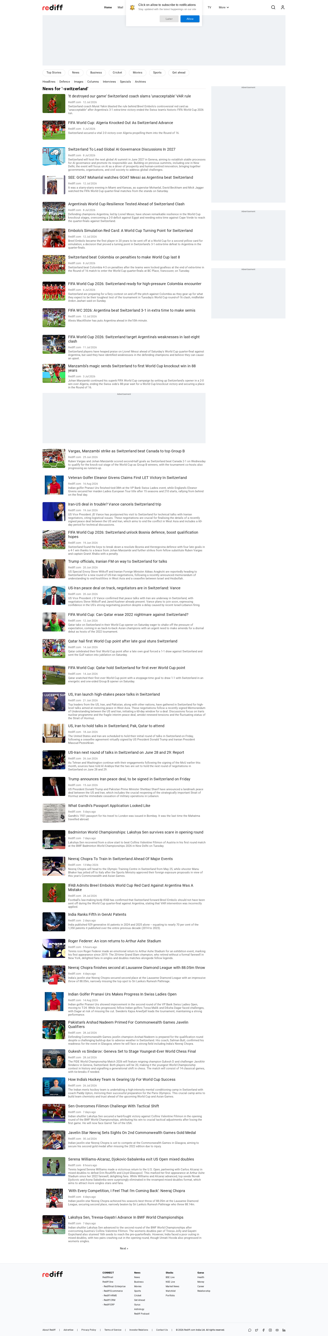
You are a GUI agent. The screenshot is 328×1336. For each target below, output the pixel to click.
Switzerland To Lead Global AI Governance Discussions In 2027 (121, 149)
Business (96, 72)
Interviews (109, 81)
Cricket (117, 72)
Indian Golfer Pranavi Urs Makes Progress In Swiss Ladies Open (122, 994)
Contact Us (162, 1330)
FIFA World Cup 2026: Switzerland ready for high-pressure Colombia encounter (135, 284)
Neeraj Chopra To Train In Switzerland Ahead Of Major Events (120, 859)
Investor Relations (138, 1330)
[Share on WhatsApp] (249, 1330)
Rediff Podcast (141, 1313)
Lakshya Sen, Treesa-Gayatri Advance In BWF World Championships (125, 1217)
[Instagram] (270, 1330)
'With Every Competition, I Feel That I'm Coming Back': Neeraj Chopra (126, 1191)
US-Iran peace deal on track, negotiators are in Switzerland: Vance (124, 588)
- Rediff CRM (108, 1300)
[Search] (273, 7)
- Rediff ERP (108, 1304)
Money (200, 1282)
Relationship (203, 1291)
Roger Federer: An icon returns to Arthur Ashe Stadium (114, 941)
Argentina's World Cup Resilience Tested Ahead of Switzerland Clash (126, 204)
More (222, 7)
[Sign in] (282, 7)
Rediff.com (189, 1330)
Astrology (139, 1309)
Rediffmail (107, 1277)
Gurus (137, 1304)
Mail (120, 7)
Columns (93, 81)
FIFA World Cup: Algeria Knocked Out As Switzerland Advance (120, 123)
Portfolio (170, 1295)
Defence (64, 81)
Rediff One (107, 1282)
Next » (124, 1248)
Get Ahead (139, 1300)
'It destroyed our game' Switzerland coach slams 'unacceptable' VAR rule (129, 96)
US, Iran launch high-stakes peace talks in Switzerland (114, 694)
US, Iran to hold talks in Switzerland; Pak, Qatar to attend (116, 726)
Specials (125, 81)
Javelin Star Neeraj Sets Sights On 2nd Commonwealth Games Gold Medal (132, 1133)
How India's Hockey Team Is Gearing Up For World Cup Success (121, 1079)
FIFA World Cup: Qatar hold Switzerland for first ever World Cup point (126, 668)
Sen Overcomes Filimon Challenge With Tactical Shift (113, 1106)
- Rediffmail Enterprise (113, 1286)
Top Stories (54, 72)
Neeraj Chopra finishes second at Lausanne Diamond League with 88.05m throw (136, 967)
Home (108, 7)
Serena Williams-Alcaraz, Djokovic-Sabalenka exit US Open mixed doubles (131, 1159)
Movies (137, 72)
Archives (140, 81)
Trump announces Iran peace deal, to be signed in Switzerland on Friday (129, 779)
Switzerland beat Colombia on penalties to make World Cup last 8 (124, 257)
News (75, 72)
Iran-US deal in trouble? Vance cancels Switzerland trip (114, 504)
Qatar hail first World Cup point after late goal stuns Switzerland (122, 641)
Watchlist (171, 1291)
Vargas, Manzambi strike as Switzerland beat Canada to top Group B (126, 451)
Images (79, 81)
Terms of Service (112, 1330)
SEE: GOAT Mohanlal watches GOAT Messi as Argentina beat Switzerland (130, 177)
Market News (172, 1286)
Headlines (49, 81)
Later (169, 18)
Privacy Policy (88, 1330)
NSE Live (170, 1282)
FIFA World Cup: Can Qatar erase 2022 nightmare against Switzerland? (128, 614)
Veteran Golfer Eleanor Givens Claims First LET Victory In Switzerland (127, 478)
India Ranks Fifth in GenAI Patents (97, 914)
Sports (157, 72)
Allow (190, 18)
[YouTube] (277, 1330)
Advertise (68, 1330)
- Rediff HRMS (109, 1295)
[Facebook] (263, 1330)
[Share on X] (256, 1330)
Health (200, 1277)
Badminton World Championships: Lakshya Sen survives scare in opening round (135, 832)
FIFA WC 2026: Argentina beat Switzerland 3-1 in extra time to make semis (131, 310)
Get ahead (178, 72)
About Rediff (49, 1330)
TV (209, 7)
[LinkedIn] (283, 1330)
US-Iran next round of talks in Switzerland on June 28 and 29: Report (126, 752)
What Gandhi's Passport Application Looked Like (109, 805)
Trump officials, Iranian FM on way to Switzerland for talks (117, 561)
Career (200, 1286)
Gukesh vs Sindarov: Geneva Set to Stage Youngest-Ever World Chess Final (132, 1051)
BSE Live (170, 1277)
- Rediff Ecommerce (112, 1291)
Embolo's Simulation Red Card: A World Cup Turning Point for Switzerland (130, 230)
